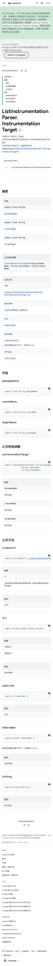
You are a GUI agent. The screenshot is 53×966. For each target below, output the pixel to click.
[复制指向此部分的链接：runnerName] (19, 401)
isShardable (11, 340)
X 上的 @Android (9, 886)
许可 (33, 951)
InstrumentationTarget (16, 263)
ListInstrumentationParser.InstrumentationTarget (24, 293)
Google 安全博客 (9, 898)
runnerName (10, 229)
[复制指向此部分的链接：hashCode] (16, 685)
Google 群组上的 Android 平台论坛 (16, 902)
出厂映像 (5, 871)
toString (9, 358)
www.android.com (9, 929)
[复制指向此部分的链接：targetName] (19, 422)
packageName (11, 213)
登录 (48, 3)
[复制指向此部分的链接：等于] (9, 618)
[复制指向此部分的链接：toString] (14, 776)
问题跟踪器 (6, 942)
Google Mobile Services (11, 933)
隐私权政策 (42, 951)
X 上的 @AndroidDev (10, 890)
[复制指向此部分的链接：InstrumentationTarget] (31, 454)
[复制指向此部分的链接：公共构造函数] (23, 446)
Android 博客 (7, 894)
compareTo (10, 292)
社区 (17, 951)
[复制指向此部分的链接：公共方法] (17, 540)
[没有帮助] (26, 71)
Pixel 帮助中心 (7, 925)
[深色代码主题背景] (49, 388)
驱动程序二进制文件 (10, 875)
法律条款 (25, 951)
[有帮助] (22, 71)
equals (8, 310)
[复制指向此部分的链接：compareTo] (18, 548)
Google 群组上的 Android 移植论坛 (16, 910)
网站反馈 (7, 955)
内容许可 (27, 835)
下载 (4, 863)
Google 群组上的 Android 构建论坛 (16, 906)
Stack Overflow (8, 938)
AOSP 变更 (14, 32)
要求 (4, 859)
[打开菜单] (4, 3)
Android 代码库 (8, 855)
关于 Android (7, 951)
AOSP (4, 65)
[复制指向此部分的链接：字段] (10, 373)
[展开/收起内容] (12, 76)
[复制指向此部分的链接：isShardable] (18, 727)
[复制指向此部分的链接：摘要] (10, 191)
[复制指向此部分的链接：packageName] (21, 381)
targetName (10, 244)
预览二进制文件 (8, 867)
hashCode (9, 325)
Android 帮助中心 (9, 921)
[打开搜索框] (37, 3)
